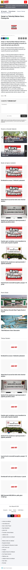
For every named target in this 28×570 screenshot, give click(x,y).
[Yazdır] (19, 38)
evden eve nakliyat (6, 521)
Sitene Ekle (13, 511)
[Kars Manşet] (5, 2)
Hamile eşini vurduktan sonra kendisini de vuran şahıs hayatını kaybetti (16, 6)
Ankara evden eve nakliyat (8, 540)
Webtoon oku (5, 556)
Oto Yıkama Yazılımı (6, 554)
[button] (21, 38)
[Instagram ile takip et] (15, 516)
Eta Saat (4, 563)
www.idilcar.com (6, 523)
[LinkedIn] (6, 38)
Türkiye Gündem (11, 11)
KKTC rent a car (5, 547)
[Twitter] (4, 38)
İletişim (14, 510)
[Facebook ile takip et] (9, 516)
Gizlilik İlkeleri (20, 510)
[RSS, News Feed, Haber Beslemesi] (19, 516)
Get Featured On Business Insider (10, 545)
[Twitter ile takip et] (12, 516)
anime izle (4, 530)
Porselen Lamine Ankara (7, 532)
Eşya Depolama (5, 528)
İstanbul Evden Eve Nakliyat (8, 551)
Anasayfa (5, 11)
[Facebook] (2, 38)
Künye (10, 510)
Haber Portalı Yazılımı (7, 568)
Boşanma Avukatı (6, 543)
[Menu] (25, 2)
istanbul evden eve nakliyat (8, 537)
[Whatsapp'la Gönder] (8, 38)
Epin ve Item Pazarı (6, 525)
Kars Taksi (4, 560)
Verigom (4, 549)
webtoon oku (5, 534)
